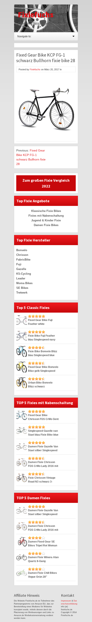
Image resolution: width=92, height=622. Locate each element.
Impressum (66, 601)
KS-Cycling (23, 273)
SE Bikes (22, 287)
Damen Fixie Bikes (46, 225)
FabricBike (23, 259)
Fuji (18, 264)
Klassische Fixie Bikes (46, 211)
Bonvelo (21, 250)
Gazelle (21, 269)
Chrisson (22, 254)
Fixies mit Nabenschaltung (46, 215)
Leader (20, 278)
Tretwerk (21, 292)
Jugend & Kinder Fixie (46, 220)
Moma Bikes (24, 283)
